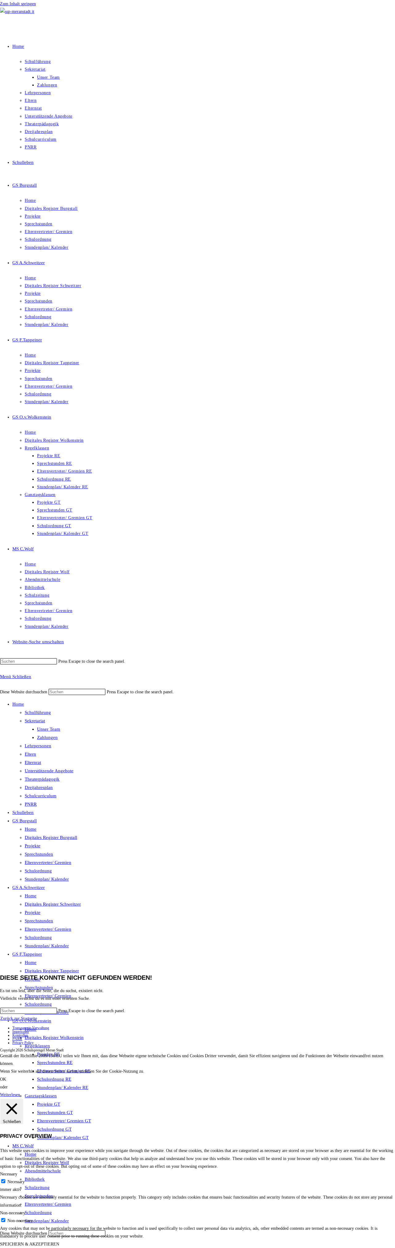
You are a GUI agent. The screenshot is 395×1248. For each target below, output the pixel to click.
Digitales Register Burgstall (51, 837)
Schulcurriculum (40, 795)
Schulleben (23, 812)
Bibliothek (35, 1179)
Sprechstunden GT (55, 1112)
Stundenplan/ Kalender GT (63, 1137)
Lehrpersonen (38, 745)
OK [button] (3, 1079)
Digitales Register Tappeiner (52, 970)
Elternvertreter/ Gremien (48, 862)
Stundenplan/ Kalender (47, 879)
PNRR (31, 804)
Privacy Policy (23, 1043)
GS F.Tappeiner (27, 954)
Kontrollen (20, 1035)
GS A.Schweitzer (28, 887)
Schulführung (38, 712)
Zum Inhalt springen (18, 4)
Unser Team (48, 729)
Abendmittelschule (43, 1170)
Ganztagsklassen (41, 1095)
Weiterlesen (10, 1094)
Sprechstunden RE (55, 1062)
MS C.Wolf (23, 1145)
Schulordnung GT (54, 1129)
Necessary (16, 1181)
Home (18, 704)
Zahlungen (47, 737)
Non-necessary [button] (12, 1213)
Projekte (32, 845)
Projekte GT (48, 1104)
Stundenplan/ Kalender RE (62, 1087)
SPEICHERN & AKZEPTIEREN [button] (29, 1244)
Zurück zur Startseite (18, 1018)
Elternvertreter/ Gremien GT (64, 1120)
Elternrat (33, 762)
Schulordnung (38, 870)
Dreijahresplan (39, 787)
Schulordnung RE (54, 1079)
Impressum (20, 1031)
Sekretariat (35, 720)
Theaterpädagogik (42, 779)
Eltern (30, 754)
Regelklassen (37, 1045)
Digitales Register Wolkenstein (54, 1037)
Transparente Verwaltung (30, 1028)
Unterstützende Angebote (49, 770)
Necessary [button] (8, 1174)
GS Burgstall (24, 820)
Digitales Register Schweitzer (53, 904)
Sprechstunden (39, 854)
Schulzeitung (37, 1187)
